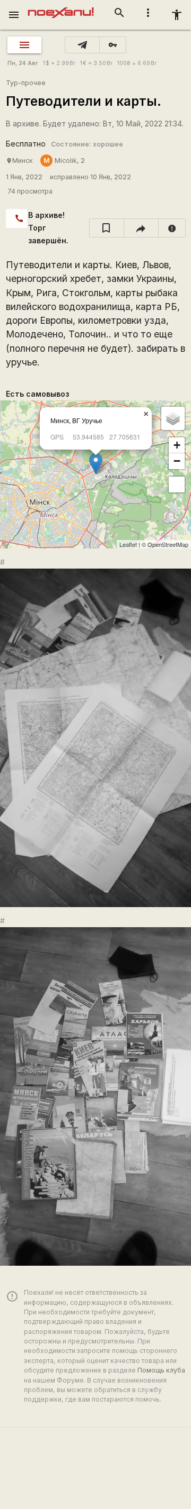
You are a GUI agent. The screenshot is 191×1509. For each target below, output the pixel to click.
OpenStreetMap (167, 544)
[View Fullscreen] (177, 484)
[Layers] (173, 418)
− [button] (176, 461)
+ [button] (176, 445)
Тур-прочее (26, 83)
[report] (172, 227)
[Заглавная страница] (61, 7)
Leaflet (128, 544)
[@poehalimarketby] (82, 44)
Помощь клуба (161, 1370)
